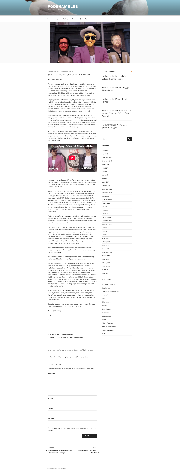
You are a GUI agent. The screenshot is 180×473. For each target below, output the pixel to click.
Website (51, 418)
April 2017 (105, 178)
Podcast (65, 19)
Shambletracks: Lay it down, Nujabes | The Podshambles (71, 357)
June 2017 (105, 171)
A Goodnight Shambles (109, 284)
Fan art (74, 19)
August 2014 (106, 256)
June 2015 (105, 231)
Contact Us (83, 19)
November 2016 (107, 192)
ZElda (103, 333)
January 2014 (106, 266)
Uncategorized (106, 316)
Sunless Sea (105, 312)
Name (50, 399)
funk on (83, 259)
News (103, 298)
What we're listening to (109, 326)
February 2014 (106, 263)
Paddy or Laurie (69, 88)
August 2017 (106, 164)
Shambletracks (68, 334)
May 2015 (105, 235)
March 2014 (105, 259)
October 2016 (106, 196)
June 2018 (105, 150)
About (56, 19)
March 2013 (105, 273)
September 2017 (107, 161)
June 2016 (105, 210)
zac (81, 337)
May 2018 (105, 154)
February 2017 (106, 185)
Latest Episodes (108, 71)
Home (49, 19)
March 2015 (105, 238)
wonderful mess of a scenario (69, 306)
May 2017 (105, 175)
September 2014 (107, 252)
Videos (104, 319)
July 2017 (105, 168)
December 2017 (107, 157)
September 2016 (107, 199)
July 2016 (105, 206)
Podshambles (63, 7)
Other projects (106, 302)
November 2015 (107, 224)
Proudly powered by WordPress (56, 468)
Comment (52, 373)
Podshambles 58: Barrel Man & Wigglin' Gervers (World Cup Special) (116, 113)
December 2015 (107, 220)
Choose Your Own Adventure (110, 291)
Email (50, 408)
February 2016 (106, 217)
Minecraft (105, 295)
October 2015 (106, 227)
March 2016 (105, 213)
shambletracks (73, 337)
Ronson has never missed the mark (71, 216)
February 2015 (106, 242)
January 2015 (106, 245)
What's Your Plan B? (108, 330)
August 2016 (106, 203)
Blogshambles (56, 334)
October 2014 (106, 249)
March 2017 (105, 182)
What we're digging (107, 323)
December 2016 (107, 189)
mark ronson (55, 337)
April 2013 (105, 270)
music (63, 337)
